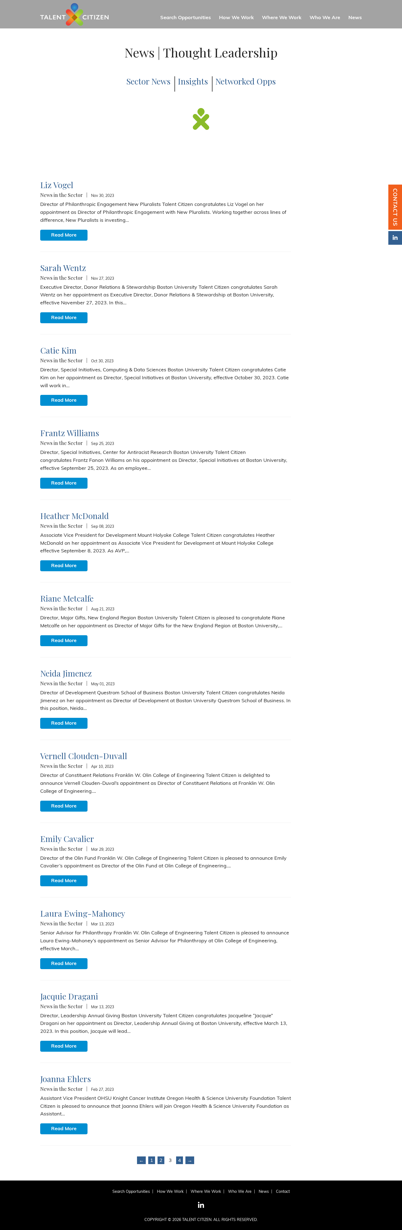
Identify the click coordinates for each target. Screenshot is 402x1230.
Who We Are (325, 18)
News (355, 18)
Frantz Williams (69, 432)
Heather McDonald (74, 515)
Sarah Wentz (63, 267)
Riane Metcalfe (67, 598)
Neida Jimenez (66, 673)
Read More (64, 235)
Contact (283, 1191)
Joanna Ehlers (65, 1078)
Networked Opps (245, 81)
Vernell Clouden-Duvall (83, 755)
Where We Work (281, 18)
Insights (193, 81)
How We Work (236, 18)
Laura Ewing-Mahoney (82, 913)
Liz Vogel (56, 184)
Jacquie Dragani (69, 996)
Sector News (148, 81)
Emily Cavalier (67, 838)
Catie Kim (58, 350)
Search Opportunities (185, 18)
